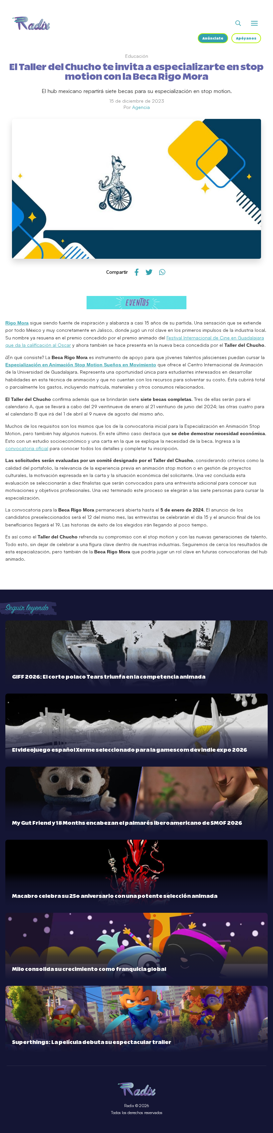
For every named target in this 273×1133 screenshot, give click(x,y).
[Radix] (31, 23)
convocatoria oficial (26, 448)
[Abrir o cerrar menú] (254, 23)
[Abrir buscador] (238, 23)
